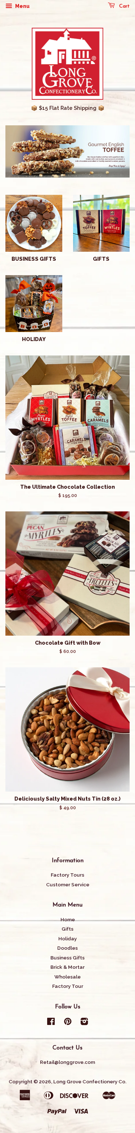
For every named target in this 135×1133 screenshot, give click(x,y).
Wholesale (67, 977)
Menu (22, 6)
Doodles (67, 948)
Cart (124, 6)
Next (114, 151)
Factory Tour (67, 986)
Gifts (67, 929)
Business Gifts (67, 957)
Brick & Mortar (67, 967)
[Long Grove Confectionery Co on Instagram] (84, 1023)
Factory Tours (67, 875)
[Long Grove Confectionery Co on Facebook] (51, 1023)
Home (67, 919)
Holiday (67, 938)
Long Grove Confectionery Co (89, 1081)
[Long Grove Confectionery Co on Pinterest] (68, 1023)
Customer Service (67, 884)
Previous (21, 151)
